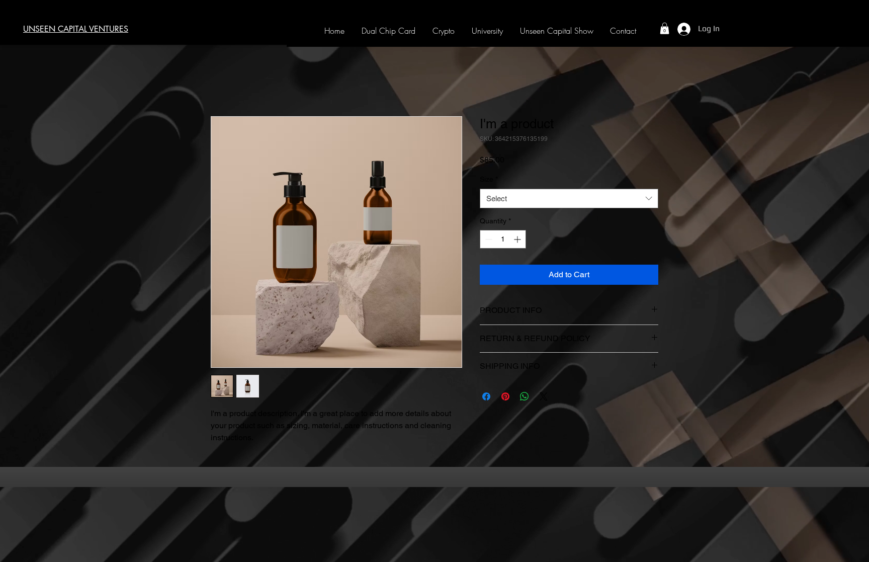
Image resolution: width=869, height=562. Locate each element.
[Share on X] (544, 396)
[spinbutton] (503, 239)
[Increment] (518, 239)
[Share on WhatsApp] (524, 396)
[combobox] (569, 198)
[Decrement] (487, 239)
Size (489, 179)
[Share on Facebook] (486, 396)
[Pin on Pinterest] (505, 396)
